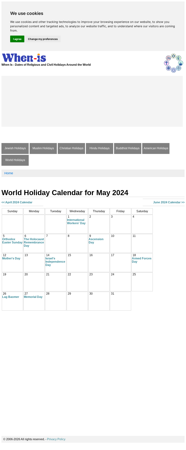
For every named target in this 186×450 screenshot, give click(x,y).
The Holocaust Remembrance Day (34, 242)
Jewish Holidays (15, 148)
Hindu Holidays (100, 148)
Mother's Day (11, 258)
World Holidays (15, 160)
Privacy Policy (56, 439)
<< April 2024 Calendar (16, 202)
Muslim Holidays (43, 148)
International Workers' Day (76, 221)
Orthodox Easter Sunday (12, 241)
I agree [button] (17, 38)
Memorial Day (33, 296)
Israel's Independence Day (55, 261)
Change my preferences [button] (43, 38)
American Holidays (156, 148)
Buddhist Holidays (128, 148)
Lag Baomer (10, 296)
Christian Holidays (71, 148)
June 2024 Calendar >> (169, 202)
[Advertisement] (92, 101)
